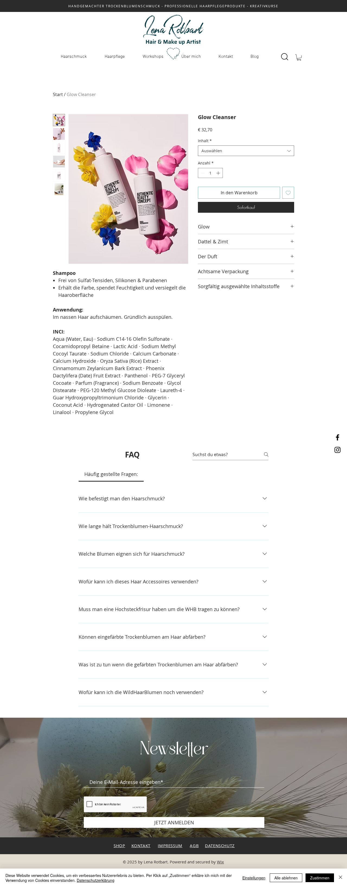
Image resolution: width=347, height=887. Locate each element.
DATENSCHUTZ (220, 845)
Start (58, 94)
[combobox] (246, 150)
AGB (194, 845)
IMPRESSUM (170, 845)
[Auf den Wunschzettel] (288, 193)
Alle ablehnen (286, 877)
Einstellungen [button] (253, 877)
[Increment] (218, 173)
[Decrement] (202, 173)
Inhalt (205, 140)
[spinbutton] (210, 173)
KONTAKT (140, 845)
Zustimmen (319, 877)
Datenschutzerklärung (95, 880)
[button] (299, 57)
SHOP (119, 845)
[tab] (111, 474)
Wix (220, 861)
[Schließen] (340, 878)
